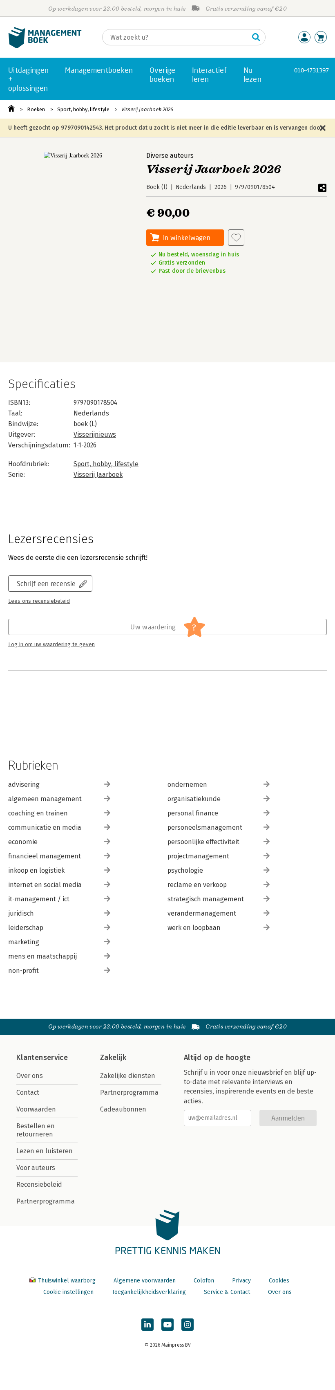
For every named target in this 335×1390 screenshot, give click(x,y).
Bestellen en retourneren (35, 1130)
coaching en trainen (38, 813)
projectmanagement (198, 856)
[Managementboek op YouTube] (167, 1324)
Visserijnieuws (95, 434)
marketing (23, 942)
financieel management (44, 856)
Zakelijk (113, 1057)
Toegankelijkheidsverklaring (149, 1292)
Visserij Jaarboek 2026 (147, 109)
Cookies (279, 1280)
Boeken (36, 109)
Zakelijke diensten (127, 1076)
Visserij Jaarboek (98, 474)
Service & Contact (227, 1292)
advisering (24, 784)
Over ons (29, 1076)
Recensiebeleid (39, 1184)
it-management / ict (38, 899)
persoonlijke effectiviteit (203, 842)
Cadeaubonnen (123, 1109)
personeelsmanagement (205, 827)
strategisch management (206, 899)
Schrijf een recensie (46, 583)
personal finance (193, 813)
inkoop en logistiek (36, 870)
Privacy (241, 1280)
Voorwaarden (36, 1109)
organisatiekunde (194, 799)
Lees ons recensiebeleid (39, 601)
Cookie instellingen (68, 1292)
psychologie (185, 870)
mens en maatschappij (42, 956)
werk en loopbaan (194, 928)
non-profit (23, 971)
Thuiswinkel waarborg (66, 1280)
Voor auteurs (35, 1168)
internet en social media (45, 885)
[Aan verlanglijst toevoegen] (236, 237)
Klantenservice (42, 1057)
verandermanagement (202, 913)
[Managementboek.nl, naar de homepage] (45, 46)
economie (23, 842)
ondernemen (187, 784)
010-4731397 (311, 70)
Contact (27, 1092)
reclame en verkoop (197, 885)
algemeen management (45, 799)
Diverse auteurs (170, 155)
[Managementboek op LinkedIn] (147, 1324)
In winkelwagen (186, 237)
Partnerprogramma (45, 1201)
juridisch (21, 913)
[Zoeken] (256, 37)
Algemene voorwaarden (145, 1280)
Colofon (204, 1280)
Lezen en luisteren (44, 1151)
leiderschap (25, 928)
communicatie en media (44, 827)
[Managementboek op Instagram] (187, 1324)
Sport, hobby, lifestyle (83, 109)
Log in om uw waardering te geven (51, 644)
